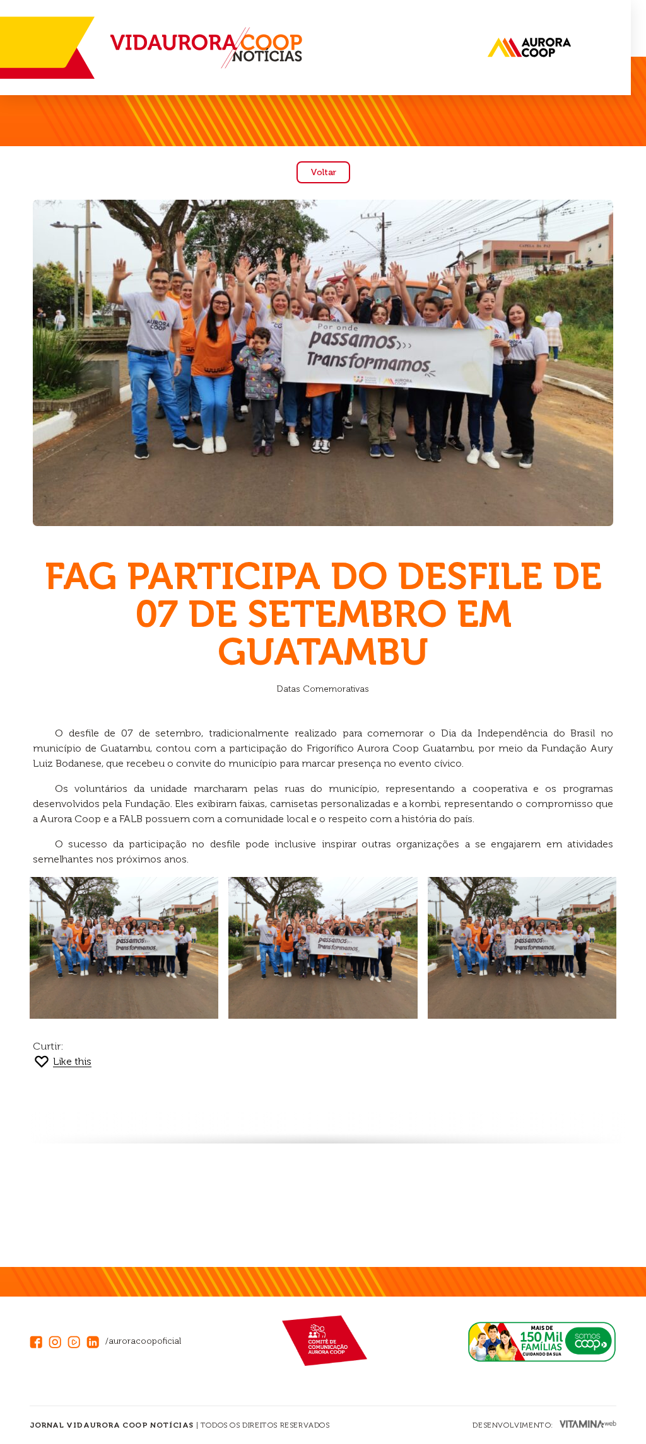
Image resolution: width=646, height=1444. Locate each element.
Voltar (323, 172)
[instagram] (58, 1340)
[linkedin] (95, 1340)
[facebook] (39, 1340)
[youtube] (77, 1340)
